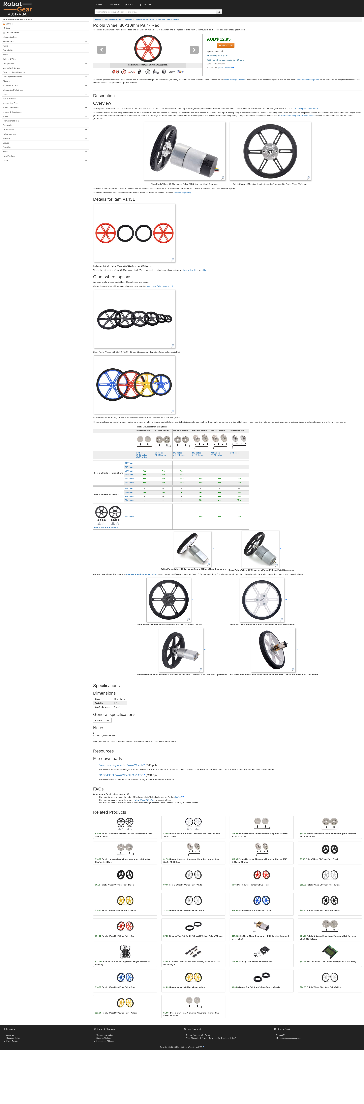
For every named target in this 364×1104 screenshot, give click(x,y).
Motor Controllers (10, 107)
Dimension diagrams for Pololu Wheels (121, 765)
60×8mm (129, 471)
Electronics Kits (9, 37)
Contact (100, 4)
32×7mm (129, 463)
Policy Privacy (12, 1041)
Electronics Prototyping (13, 90)
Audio (5, 46)
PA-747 (178, 797)
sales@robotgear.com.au (290, 1038)
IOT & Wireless (9, 99)
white (204, 270)
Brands (9, 24)
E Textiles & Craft (10, 85)
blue (196, 270)
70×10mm (129, 496)
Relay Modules (9, 134)
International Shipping (105, 1041)
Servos (6, 143)
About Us (10, 1035)
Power (6, 116)
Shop (116, 4)
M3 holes (140, 453)
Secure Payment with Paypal (198, 1035)
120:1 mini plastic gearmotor (305, 108)
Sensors (6, 138)
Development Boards (12, 77)
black (184, 270)
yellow (190, 270)
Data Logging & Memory (14, 72)
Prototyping (8, 125)
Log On (146, 4)
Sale (8, 28)
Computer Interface (11, 68)
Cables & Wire (9, 59)
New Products (9, 156)
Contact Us (281, 1035)
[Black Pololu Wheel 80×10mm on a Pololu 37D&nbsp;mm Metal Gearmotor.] (184, 151)
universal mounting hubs (308, 80)
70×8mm (129, 475)
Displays (6, 81)
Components (8, 63)
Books (5, 54)
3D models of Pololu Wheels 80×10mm (121, 775)
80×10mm (129, 479)
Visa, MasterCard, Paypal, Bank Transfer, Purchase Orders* (211, 1038)
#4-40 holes (141, 455)
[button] (101, 55)
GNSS (5, 94)
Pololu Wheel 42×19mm (144, 800)
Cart (131, 4)
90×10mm (129, 483)
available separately (182, 192)
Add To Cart (227, 45)
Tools (5, 152)
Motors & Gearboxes (12, 112)
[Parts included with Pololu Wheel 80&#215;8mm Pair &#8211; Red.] (134, 233)
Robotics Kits (9, 41)
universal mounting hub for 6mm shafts (297, 115)
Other (5, 160)
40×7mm (129, 467)
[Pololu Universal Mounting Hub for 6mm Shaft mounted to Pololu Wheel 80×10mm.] (270, 151)
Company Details (13, 1038)
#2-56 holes (141, 457)
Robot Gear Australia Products (17, 19)
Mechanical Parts (10, 103)
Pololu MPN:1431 (225, 68)
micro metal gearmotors (235, 80)
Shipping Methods (103, 1038)
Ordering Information (104, 1035)
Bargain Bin (8, 50)
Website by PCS (195, 1047)
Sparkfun (7, 147)
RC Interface (8, 129)
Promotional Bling (11, 121)
